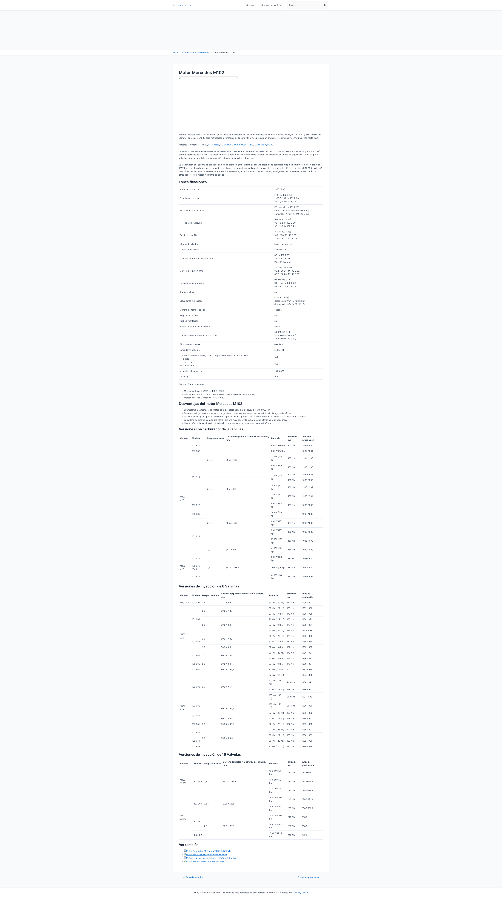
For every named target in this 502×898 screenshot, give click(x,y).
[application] (255, 5)
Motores (250, 5)
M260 (230, 144)
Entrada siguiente (308, 877)
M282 (270, 144)
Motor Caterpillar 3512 (220, 851)
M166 (216, 144)
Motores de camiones (271, 5)
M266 (244, 144)
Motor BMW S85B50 (216, 854)
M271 (257, 144)
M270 (250, 144)
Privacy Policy (301, 892)
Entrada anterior (193, 877)
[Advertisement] (251, 30)
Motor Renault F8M (214, 861)
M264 (237, 144)
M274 (263, 144)
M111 (210, 144)
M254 (223, 144)
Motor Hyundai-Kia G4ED (224, 858)
